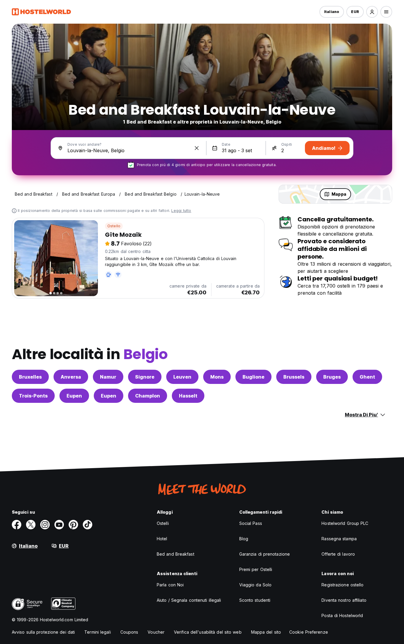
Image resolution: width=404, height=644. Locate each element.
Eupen (74, 396)
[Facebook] (16, 524)
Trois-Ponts (33, 396)
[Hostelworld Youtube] (59, 524)
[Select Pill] (372, 12)
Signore (144, 377)
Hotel (162, 538)
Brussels (293, 377)
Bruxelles (30, 377)
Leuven (182, 377)
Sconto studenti (255, 600)
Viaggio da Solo (255, 584)
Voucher (156, 632)
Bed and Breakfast (175, 554)
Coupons (129, 632)
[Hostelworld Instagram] (45, 524)
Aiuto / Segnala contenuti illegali (189, 600)
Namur (108, 377)
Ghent (367, 377)
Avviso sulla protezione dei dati (43, 632)
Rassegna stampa (339, 538)
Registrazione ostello (342, 584)
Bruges (332, 377)
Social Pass (250, 523)
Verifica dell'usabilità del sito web (208, 632)
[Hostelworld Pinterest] (73, 524)
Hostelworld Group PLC (344, 523)
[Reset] (197, 148)
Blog (243, 538)
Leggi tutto (181, 210)
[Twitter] (30, 524)
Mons (217, 377)
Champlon (147, 396)
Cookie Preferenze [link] (308, 632)
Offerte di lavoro (338, 554)
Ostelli (163, 523)
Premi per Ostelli (255, 569)
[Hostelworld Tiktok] (87, 524)
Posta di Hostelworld (342, 615)
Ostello (113, 226)
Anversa (71, 377)
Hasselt (188, 396)
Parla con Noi (170, 584)
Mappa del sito (266, 632)
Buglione (253, 377)
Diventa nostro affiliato (343, 600)
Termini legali (97, 632)
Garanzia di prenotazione (264, 554)
